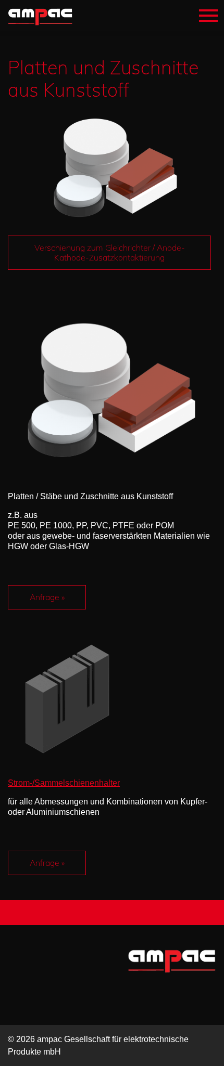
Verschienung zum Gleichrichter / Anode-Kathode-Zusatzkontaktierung (109, 252)
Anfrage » (47, 597)
